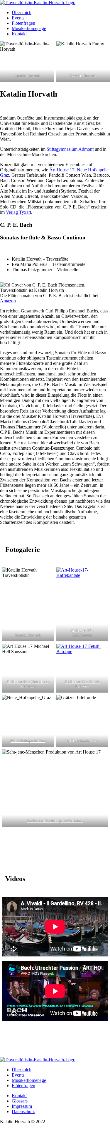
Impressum (22, 1106)
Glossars (20, 1100)
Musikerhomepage (29, 28)
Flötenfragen (23, 23)
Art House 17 (81, 630)
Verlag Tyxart (18, 212)
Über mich (21, 12)
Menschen (75, 821)
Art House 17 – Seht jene (46, 821)
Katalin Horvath (28, 635)
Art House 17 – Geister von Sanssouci (27, 683)
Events (18, 17)
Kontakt (19, 33)
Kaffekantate (82, 635)
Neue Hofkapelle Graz (28, 741)
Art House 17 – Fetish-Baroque (82, 683)
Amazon (8, 300)
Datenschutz (23, 1111)
